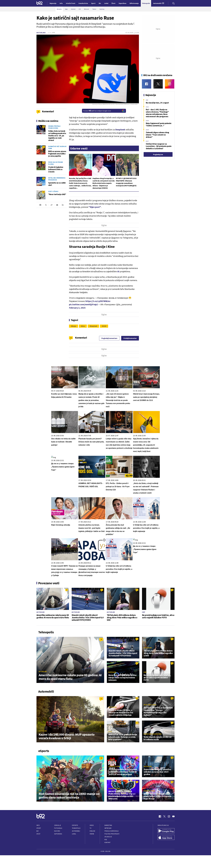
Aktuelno (41, 33)
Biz (37, 831)
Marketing (108, 825)
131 (44, 126)
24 (43, 162)
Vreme (92, 834)
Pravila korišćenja (112, 831)
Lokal (74, 834)
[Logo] (39, 3)
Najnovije (53, 3)
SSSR (104, 326)
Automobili (76, 831)
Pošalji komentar (130, 338)
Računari (112, 672)
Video (92, 825)
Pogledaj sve (158, 154)
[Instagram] (169, 84)
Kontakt (108, 842)
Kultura (57, 831)
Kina (83, 326)
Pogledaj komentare (109, 338)
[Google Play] (166, 831)
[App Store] (166, 837)
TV (90, 828)
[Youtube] (173, 816)
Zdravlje (57, 825)
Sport (38, 828)
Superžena (58, 834)
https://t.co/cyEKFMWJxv (97, 301)
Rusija (74, 326)
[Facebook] (146, 84)
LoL (40, 790)
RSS (106, 840)
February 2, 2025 (77, 307)
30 (43, 192)
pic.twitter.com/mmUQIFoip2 (83, 304)
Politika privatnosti (112, 834)
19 (137, 698)
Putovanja (58, 828)
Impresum (108, 828)
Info (38, 825)
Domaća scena (114, 766)
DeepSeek (93, 326)
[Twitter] (158, 84)
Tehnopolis (76, 828)
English (92, 831)
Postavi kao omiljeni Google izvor (97, 111)
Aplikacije (108, 837)
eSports (75, 825)
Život (38, 834)
